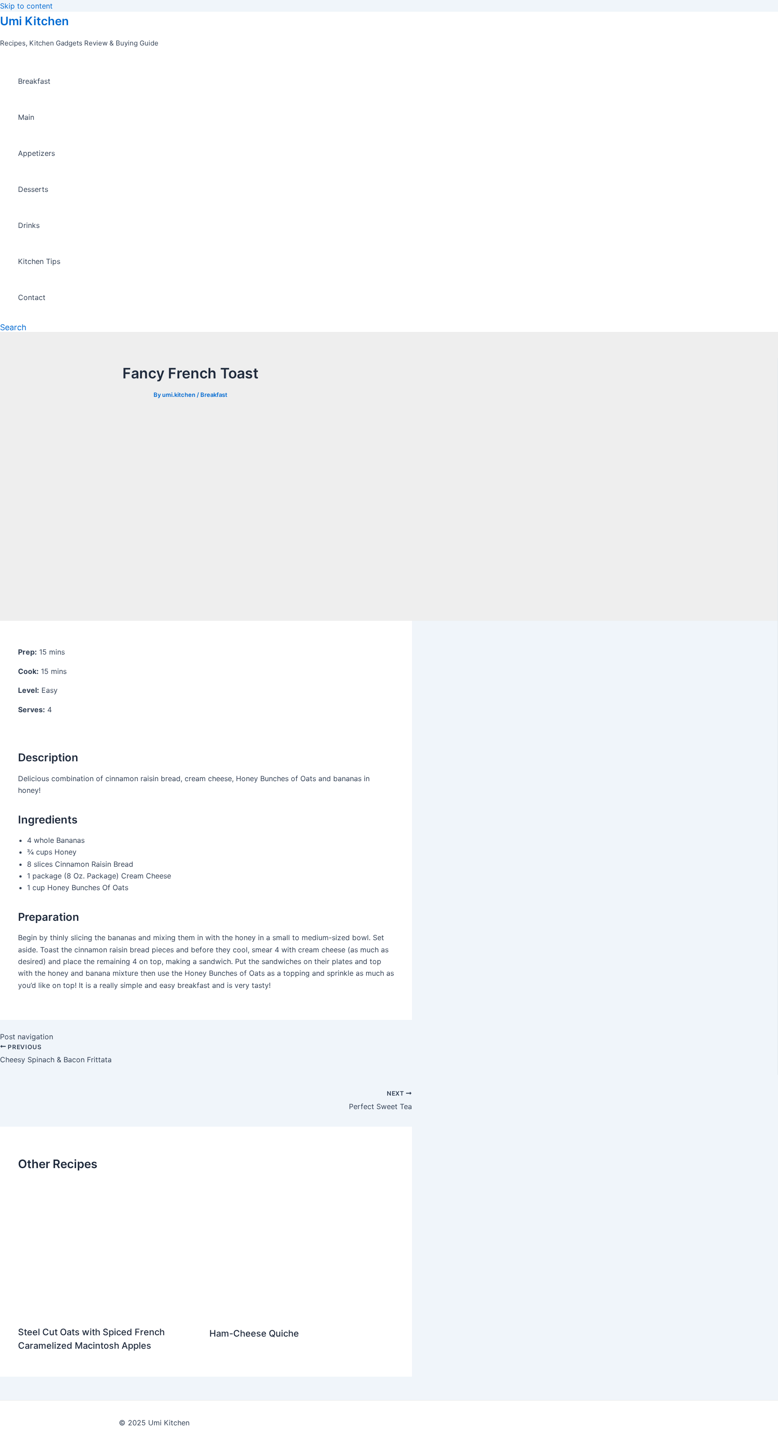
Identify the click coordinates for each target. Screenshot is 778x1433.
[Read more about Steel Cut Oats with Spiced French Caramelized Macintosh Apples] (108, 1310)
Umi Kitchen (34, 21)
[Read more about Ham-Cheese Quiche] (301, 1311)
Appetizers (36, 153)
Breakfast (34, 81)
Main (26, 117)
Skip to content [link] (26, 5)
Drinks (29, 225)
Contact (31, 297)
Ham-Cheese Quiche (254, 1333)
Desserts (33, 189)
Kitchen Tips (39, 261)
